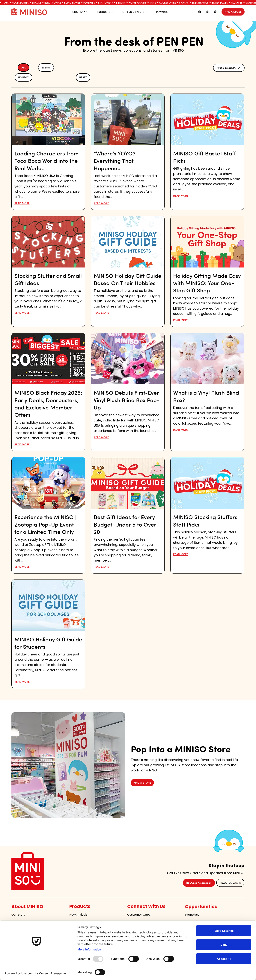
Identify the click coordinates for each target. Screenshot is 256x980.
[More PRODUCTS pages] (112, 12)
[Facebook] (199, 12)
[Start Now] (48, 152)
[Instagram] (207, 12)
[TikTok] (215, 12)
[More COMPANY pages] (87, 12)
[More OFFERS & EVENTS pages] (146, 12)
